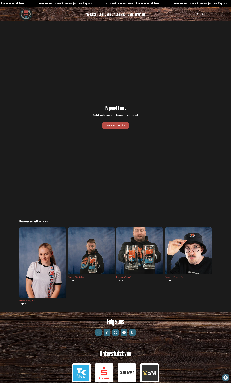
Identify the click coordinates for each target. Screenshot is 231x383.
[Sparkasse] (104, 373)
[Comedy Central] (150, 373)
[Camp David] (127, 373)
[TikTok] (107, 332)
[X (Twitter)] (115, 332)
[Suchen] (197, 14)
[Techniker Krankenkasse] (81, 373)
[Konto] (203, 14)
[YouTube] (124, 332)
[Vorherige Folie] (23, 263)
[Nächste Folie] (62, 263)
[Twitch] (132, 332)
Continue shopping (116, 125)
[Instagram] (98, 332)
